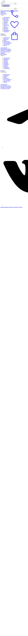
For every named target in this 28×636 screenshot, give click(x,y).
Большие (5, 61)
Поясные (5, 65)
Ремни (5, 77)
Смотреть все (6, 58)
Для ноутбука (6, 44)
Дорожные (6, 67)
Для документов (7, 42)
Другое (5, 45)
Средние (5, 60)
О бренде (16, 207)
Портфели (5, 63)
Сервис (20, 207)
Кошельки (5, 75)
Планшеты (6, 64)
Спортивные (6, 68)
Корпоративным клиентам (7, 207)
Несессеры (6, 78)
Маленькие (6, 59)
